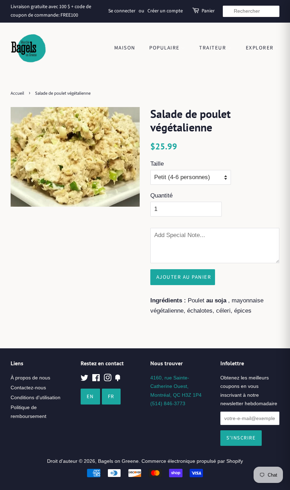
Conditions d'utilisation (35, 397)
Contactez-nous (28, 387)
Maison (124, 48)
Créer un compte (165, 10)
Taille (157, 163)
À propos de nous (30, 377)
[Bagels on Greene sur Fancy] (118, 379)
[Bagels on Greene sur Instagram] (107, 379)
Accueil (17, 93)
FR (111, 396)
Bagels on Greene (118, 461)
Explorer (261, 48)
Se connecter (121, 10)
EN (90, 396)
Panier (208, 10)
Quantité (161, 195)
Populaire (165, 48)
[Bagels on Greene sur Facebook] (96, 379)
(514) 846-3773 (167, 403)
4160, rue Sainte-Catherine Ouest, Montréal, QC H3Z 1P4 (176, 386)
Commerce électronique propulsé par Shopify (192, 461)
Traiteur (213, 48)
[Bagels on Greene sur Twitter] (84, 379)
